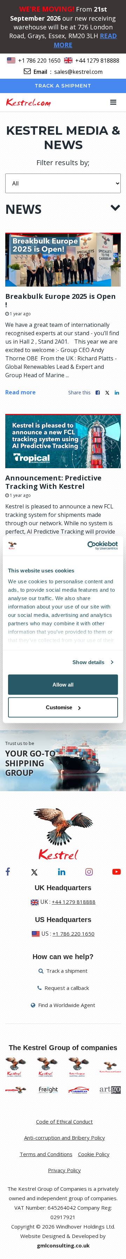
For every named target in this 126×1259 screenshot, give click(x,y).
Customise (59, 707)
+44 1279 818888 (97, 60)
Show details (88, 662)
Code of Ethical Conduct (64, 1121)
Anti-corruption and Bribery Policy (64, 1137)
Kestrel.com (28, 102)
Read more (20, 392)
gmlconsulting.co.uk (63, 1245)
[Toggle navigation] (113, 102)
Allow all (63, 684)
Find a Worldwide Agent (66, 1004)
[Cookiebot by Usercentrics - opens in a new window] (89, 545)
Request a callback (66, 987)
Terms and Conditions (46, 1154)
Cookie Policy (94, 1154)
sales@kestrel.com (78, 72)
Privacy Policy (64, 1170)
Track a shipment (63, 86)
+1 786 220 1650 (39, 60)
